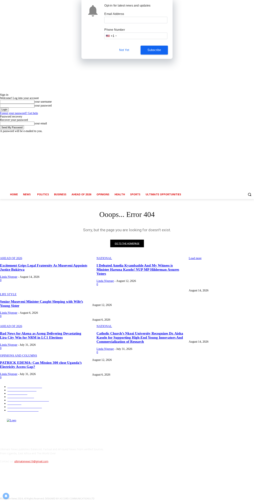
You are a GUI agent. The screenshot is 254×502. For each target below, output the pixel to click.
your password (43, 105)
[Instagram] (236, 135)
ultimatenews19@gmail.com (31, 461)
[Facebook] (231, 135)
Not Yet (124, 50)
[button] (249, 194)
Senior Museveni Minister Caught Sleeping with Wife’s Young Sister (128, 313)
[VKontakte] (42, 478)
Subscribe (154, 50)
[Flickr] (23, 478)
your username (43, 101)
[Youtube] (252, 135)
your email (40, 123)
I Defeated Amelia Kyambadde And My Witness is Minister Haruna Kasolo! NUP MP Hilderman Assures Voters (150, 299)
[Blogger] (4, 478)
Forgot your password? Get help (19, 113)
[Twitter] (241, 135)
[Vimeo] (247, 135)
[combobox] (111, 36)
